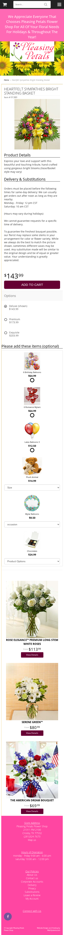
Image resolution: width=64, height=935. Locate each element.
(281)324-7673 (33, 71)
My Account (32, 898)
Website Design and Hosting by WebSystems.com (48, 929)
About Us (32, 874)
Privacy (32, 888)
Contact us (32, 878)
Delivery (32, 885)
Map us (32, 840)
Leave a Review (32, 895)
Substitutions (32, 891)
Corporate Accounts (32, 881)
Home (6, 80)
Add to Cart (32, 285)
